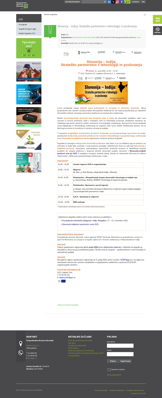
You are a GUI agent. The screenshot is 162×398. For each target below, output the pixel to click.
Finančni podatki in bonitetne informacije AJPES (86, 353)
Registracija (125, 361)
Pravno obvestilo (101, 390)
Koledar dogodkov (50, 14)
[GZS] (22, 5)
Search (105, 2)
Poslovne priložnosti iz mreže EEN (81, 350)
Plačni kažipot (73, 348)
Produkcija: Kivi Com (138, 393)
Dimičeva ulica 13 (32, 345)
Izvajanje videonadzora (135, 390)
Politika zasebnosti (117, 390)
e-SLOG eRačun (74, 355)
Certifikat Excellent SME (77, 345)
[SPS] (28, 140)
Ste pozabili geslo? (114, 375)
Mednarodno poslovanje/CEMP (83, 37)
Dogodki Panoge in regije (27, 29)
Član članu (71, 343)
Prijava (113, 361)
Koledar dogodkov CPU (27, 33)
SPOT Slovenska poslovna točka (80, 340)
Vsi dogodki (23, 24)
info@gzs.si (32, 358)
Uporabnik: (111, 342)
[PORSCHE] (28, 117)
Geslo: (109, 350)
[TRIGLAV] (28, 162)
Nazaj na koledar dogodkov (68, 305)
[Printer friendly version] (145, 14)
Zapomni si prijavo (118, 369)
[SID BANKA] (28, 71)
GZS (21, 19)
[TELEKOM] (28, 94)
